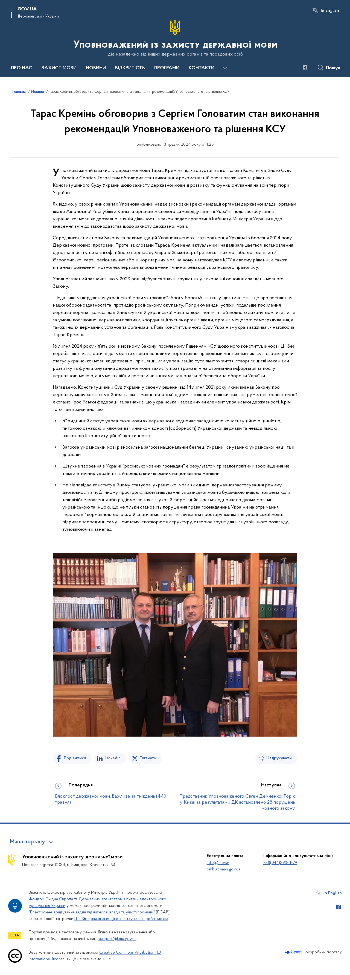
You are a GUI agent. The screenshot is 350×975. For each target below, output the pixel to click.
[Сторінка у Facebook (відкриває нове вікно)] (305, 67)
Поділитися (75, 758)
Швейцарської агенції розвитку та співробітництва (121, 919)
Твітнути (148, 758)
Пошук (333, 68)
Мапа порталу (27, 842)
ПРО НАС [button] (21, 68)
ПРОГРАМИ (166, 68)
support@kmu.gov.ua (117, 939)
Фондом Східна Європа (51, 899)
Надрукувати (279, 758)
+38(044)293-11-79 (280, 863)
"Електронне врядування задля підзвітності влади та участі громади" (92, 912)
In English (330, 10)
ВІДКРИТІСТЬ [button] (130, 68)
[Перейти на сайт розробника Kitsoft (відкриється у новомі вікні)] (294, 952)
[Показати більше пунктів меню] (225, 68)
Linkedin (113, 758)
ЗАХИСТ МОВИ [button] (59, 68)
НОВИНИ (96, 68)
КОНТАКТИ (201, 68)
